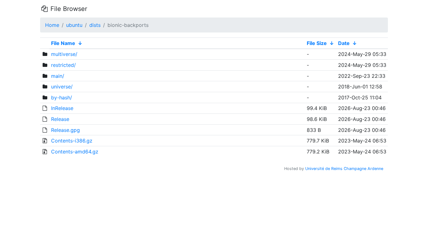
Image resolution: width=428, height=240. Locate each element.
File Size (317, 43)
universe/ (62, 86)
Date (344, 43)
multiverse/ (64, 54)
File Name (63, 43)
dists (95, 25)
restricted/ (63, 65)
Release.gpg (65, 130)
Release (60, 119)
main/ (57, 76)
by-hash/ (61, 97)
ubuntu (74, 25)
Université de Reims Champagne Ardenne (344, 168)
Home (52, 25)
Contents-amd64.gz (74, 151)
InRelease (62, 108)
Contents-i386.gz (71, 141)
